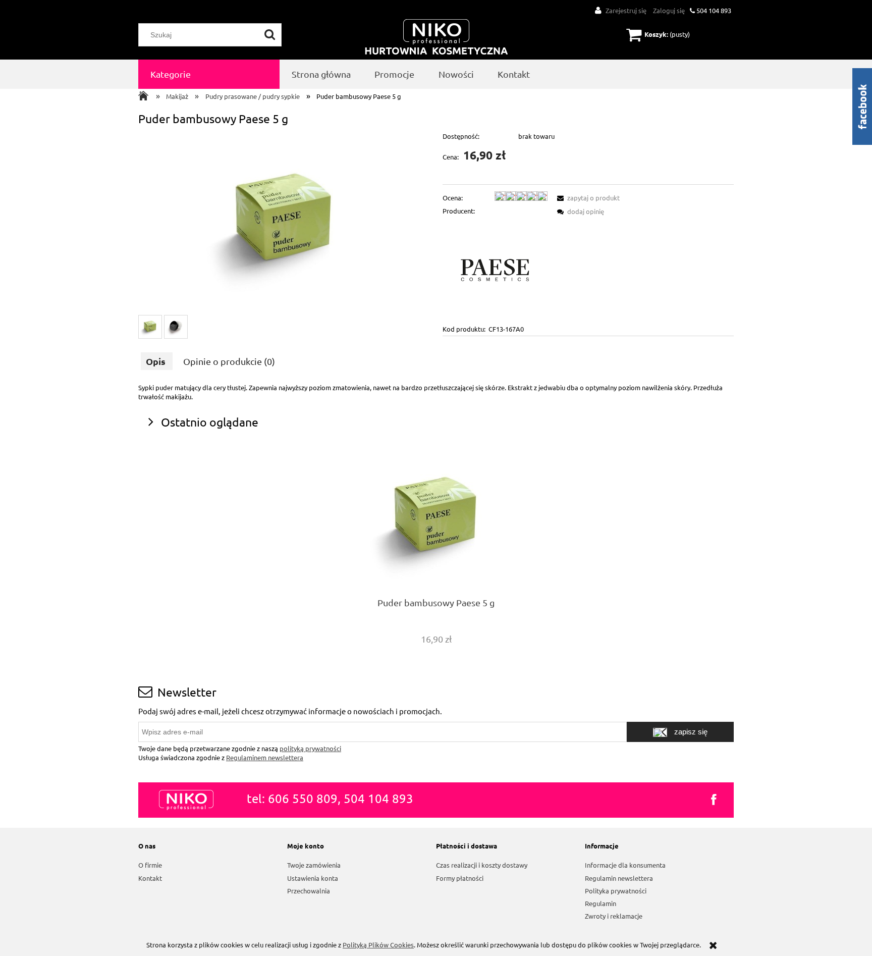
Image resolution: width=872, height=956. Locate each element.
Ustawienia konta (312, 878)
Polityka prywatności (615, 890)
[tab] (156, 361)
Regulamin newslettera (619, 878)
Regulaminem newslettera (264, 757)
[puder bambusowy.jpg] (150, 326)
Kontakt (150, 878)
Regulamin (600, 903)
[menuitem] (209, 74)
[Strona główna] (436, 37)
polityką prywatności (310, 748)
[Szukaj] (270, 34)
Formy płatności (459, 878)
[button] (587, 197)
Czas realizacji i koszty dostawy (481, 865)
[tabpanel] (436, 392)
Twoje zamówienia (314, 865)
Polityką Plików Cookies (378, 944)
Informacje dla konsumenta (625, 865)
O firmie (150, 865)
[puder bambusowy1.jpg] (176, 326)
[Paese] (495, 269)
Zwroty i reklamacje (613, 916)
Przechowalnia (308, 890)
